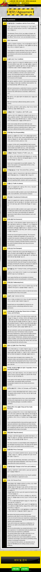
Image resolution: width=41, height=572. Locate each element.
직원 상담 (15, 568)
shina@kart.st (25, 3)
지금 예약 (24, 568)
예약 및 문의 (20, 560)
